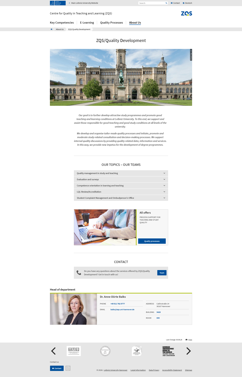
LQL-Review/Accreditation (89, 191)
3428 (159, 312)
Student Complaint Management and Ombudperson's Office (105, 197)
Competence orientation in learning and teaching (100, 185)
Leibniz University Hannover (115, 370)
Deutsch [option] (188, 3)
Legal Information (138, 370)
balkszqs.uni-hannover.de (122, 309)
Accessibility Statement (172, 370)
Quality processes (152, 241)
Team (162, 272)
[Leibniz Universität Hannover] (58, 3)
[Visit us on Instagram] (68, 368)
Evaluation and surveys (88, 179)
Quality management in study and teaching (97, 173)
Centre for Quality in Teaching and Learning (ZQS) (81, 13)
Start (166, 3)
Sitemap (188, 370)
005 (158, 318)
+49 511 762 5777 (118, 303)
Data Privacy (154, 370)
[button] (53, 351)
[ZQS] (50, 29)
